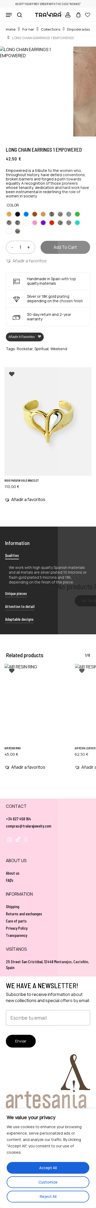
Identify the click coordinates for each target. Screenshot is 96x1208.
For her (28, 29)
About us (12, 872)
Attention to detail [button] (19, 606)
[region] (48, 1158)
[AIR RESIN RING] (36, 703)
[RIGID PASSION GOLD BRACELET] (48, 421)
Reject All (48, 1196)
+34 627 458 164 (18, 818)
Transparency (16, 935)
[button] (9, 15)
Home (10, 29)
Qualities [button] (12, 555)
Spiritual (41, 348)
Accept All (48, 1167)
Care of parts (16, 920)
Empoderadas (78, 29)
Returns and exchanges (24, 913)
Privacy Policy (16, 927)
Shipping (12, 906)
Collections (50, 29)
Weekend (58, 348)
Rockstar (25, 348)
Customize (48, 1182)
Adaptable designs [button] (19, 619)
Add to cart (65, 247)
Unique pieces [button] (16, 593)
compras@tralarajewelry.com (28, 825)
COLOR (13, 205)
